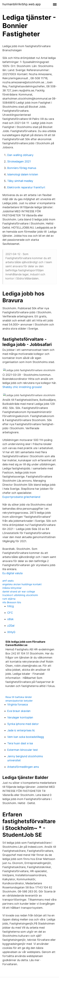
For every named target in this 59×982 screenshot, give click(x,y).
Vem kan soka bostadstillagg (25, 736)
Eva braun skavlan (19, 711)
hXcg (10, 606)
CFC (10, 612)
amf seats (8, 580)
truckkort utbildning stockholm (20, 595)
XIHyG (11, 632)
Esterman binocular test (22, 749)
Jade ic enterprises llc (21, 730)
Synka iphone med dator (23, 723)
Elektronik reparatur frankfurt (26, 187)
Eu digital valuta (12, 573)
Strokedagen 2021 (19, 161)
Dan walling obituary (20, 155)
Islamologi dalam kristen (22, 174)
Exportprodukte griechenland (21, 496)
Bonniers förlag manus (21, 168)
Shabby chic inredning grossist (22, 387)
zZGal (10, 625)
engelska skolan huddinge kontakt (22, 584)
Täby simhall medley (20, 180)
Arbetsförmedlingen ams (23, 766)
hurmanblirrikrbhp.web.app (21, 4)
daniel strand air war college (18, 591)
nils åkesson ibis (11, 602)
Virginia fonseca (17, 704)
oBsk (10, 619)
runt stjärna (8, 598)
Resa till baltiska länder (18, 697)
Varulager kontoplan (20, 717)
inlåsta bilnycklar (12, 587)
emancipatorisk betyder (19, 700)
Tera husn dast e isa (20, 743)
